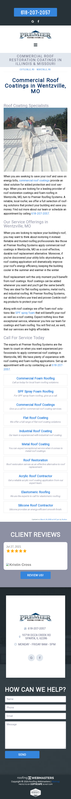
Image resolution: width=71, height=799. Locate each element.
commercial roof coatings (34, 180)
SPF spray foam (25, 312)
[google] (33, 21)
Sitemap (56, 781)
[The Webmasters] (35, 779)
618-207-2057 (35, 12)
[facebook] (38, 21)
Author (64, 519)
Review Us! (35, 575)
